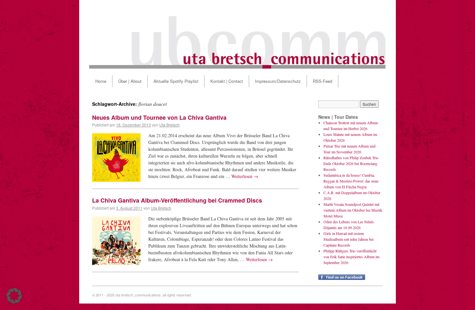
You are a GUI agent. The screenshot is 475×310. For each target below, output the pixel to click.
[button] (14, 296)
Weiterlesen (244, 176)
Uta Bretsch (169, 124)
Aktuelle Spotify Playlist (175, 81)
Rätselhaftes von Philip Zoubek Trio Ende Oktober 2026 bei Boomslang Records (350, 163)
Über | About (130, 81)
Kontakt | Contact (226, 81)
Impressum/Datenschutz (278, 81)
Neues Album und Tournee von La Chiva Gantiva (159, 117)
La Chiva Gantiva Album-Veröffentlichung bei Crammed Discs (177, 200)
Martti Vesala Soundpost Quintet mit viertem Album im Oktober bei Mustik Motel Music (352, 210)
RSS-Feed (322, 81)
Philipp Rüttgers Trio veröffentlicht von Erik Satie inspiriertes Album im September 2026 (351, 256)
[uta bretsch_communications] (237, 34)
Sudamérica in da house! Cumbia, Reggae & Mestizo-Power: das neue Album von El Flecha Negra (350, 180)
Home (100, 81)
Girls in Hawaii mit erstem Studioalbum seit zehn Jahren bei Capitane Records (348, 239)
